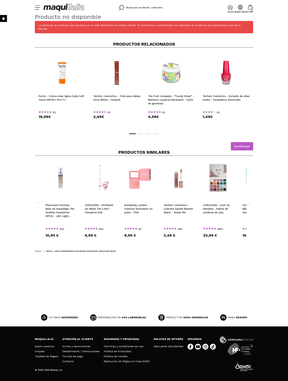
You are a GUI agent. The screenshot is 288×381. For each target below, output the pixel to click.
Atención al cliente (77, 339)
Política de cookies (116, 356)
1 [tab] (132, 133)
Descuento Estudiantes (168, 346)
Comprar (62, 122)
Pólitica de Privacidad (117, 351)
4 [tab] (155, 133)
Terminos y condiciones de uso (123, 346)
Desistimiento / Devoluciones (81, 351)
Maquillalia (44, 339)
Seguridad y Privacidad (121, 339)
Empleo (40, 351)
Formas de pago (72, 356)
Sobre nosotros (44, 346)
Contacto (68, 361)
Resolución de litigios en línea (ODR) (127, 361)
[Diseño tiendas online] (244, 366)
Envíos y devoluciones (76, 346)
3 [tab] (147, 133)
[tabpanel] (62, 90)
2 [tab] (140, 133)
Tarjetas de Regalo (46, 356)
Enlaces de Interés (168, 339)
